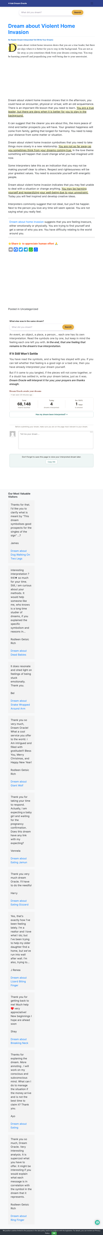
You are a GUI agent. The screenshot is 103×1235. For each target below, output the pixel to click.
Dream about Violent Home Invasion (41, 29)
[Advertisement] (51, 79)
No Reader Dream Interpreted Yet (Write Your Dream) (30, 40)
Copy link (51, 462)
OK (54, 1233)
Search (77, 12)
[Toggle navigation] (92, 3)
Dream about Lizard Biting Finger (19, 981)
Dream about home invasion (26, 221)
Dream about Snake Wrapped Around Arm (20, 704)
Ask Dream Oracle (18, 3)
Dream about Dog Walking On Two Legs (20, 554)
